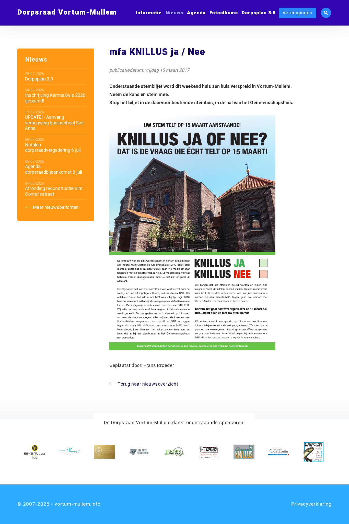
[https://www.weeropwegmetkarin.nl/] (69, 451)
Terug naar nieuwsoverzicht (148, 384)
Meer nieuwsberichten (55, 207)
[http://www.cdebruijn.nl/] (278, 451)
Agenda (196, 12)
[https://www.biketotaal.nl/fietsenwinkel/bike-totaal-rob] (34, 451)
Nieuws (174, 12)
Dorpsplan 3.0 (258, 12)
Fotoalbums (224, 12)
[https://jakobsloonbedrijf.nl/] (174, 451)
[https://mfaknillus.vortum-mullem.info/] (244, 451)
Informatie (149, 12)
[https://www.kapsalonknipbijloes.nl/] (104, 451)
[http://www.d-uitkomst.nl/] (313, 451)
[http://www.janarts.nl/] (139, 451)
